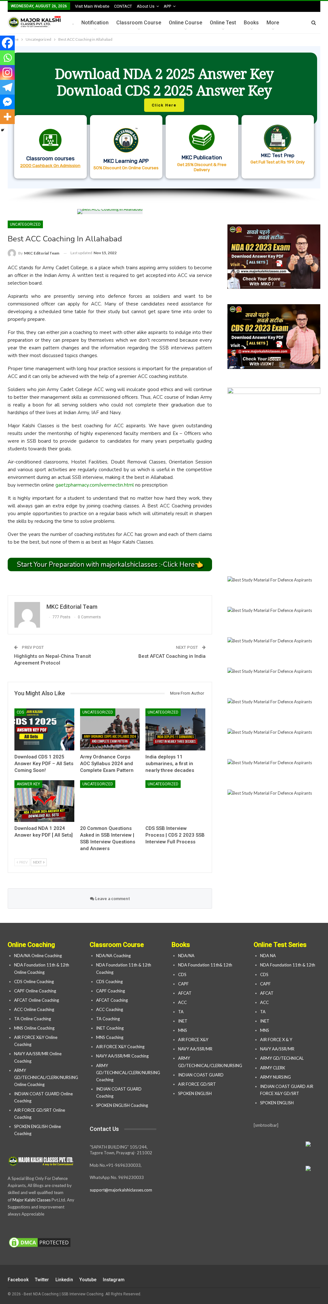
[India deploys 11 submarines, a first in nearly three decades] (175, 729)
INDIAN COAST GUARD (201, 1074)
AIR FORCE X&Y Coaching (120, 1046)
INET (182, 1021)
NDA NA (268, 955)
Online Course (185, 23)
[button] (164, 117)
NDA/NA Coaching (113, 955)
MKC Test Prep (277, 155)
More (272, 23)
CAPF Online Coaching (35, 990)
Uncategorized (25, 224)
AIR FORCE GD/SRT (197, 1084)
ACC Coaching (109, 1009)
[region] (164, 124)
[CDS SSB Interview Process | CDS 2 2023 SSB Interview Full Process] (175, 801)
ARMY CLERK (272, 1067)
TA (181, 1011)
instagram (114, 1279)
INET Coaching (110, 1028)
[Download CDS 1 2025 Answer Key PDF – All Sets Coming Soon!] (44, 729)
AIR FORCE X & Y (276, 1039)
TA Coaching (108, 1018)
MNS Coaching (109, 1037)
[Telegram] (7, 87)
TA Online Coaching (32, 1018)
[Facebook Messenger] (7, 102)
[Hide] (2, 130)
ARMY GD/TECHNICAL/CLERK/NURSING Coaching (128, 1072)
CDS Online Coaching (34, 981)
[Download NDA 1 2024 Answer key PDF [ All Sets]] (44, 801)
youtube (87, 1279)
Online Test (223, 23)
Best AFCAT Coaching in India (172, 656)
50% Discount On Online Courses (126, 167)
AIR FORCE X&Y (193, 1039)
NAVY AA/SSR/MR (195, 1048)
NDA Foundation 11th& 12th (205, 964)
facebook (18, 1279)
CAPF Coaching (110, 990)
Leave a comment (112, 898)
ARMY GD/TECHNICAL (282, 1058)
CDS (20, 712)
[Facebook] (7, 43)
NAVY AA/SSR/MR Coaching (122, 1055)
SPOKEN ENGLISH (195, 1093)
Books (251, 23)
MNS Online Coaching (34, 1028)
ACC (182, 1002)
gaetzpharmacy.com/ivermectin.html (94, 485)
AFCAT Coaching (112, 1000)
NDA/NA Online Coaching (38, 955)
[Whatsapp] (7, 57)
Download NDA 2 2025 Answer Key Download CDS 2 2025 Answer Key (164, 81)
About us (145, 6)
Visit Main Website (92, 6)
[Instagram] (7, 72)
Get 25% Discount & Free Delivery (201, 167)
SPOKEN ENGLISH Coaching (122, 1105)
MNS (182, 1030)
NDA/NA (186, 955)
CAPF (183, 983)
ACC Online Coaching (34, 1009)
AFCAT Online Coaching (36, 1000)
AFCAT (185, 993)
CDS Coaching (109, 981)
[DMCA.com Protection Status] (40, 1242)
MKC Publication (202, 157)
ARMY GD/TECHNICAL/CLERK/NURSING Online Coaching (46, 1077)
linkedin (64, 1279)
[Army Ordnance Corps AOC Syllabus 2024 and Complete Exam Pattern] (110, 729)
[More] (7, 116)
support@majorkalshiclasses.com (121, 1189)
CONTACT (123, 6)
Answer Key (28, 784)
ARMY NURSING (275, 1077)
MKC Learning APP (126, 161)
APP (167, 6)
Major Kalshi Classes (31, 1199)
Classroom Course (138, 23)
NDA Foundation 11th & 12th (287, 964)
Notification (95, 23)
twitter (42, 1279)
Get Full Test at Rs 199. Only (277, 161)
